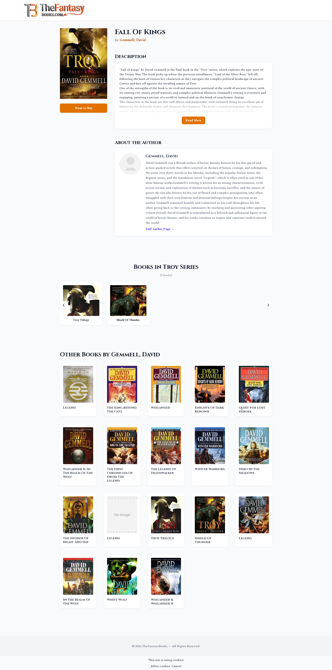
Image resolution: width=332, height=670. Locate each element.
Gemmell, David (133, 40)
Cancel (176, 666)
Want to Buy (83, 108)
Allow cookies (160, 666)
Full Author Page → (160, 229)
